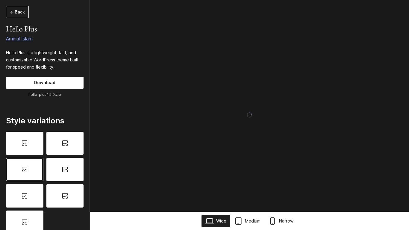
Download (44, 82)
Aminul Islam (19, 39)
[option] (24, 143)
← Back (17, 11)
